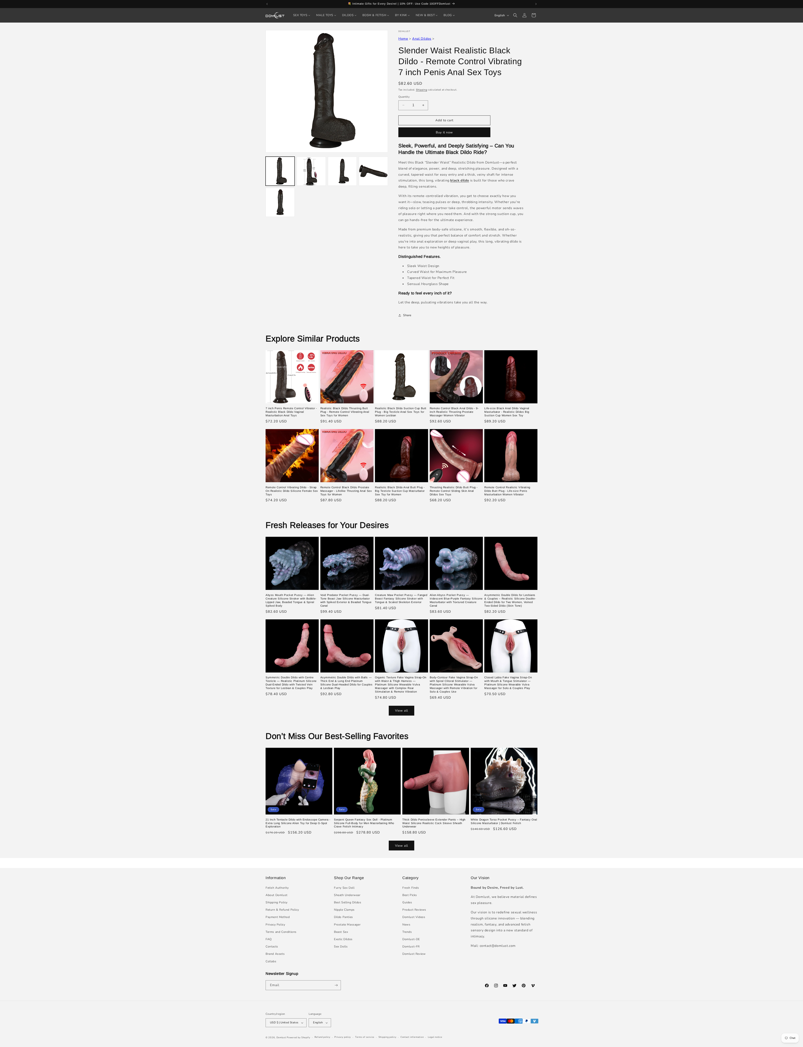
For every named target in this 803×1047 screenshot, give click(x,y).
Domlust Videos (413, 917)
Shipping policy (387, 1037)
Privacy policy (342, 1037)
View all (401, 710)
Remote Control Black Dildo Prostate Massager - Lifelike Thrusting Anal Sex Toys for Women (346, 491)
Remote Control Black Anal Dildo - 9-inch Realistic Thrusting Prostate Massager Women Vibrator (454, 412)
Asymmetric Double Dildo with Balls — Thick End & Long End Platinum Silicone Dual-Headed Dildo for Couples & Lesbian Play (346, 683)
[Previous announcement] (267, 4)
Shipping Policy (277, 902)
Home (403, 38)
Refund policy (322, 1037)
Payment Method (278, 917)
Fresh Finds (410, 888)
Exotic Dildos (343, 939)
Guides (407, 902)
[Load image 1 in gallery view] (280, 171)
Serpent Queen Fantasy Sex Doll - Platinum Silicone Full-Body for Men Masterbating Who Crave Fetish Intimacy (364, 823)
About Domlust (277, 895)
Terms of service (364, 1037)
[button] (515, 15)
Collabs (271, 961)
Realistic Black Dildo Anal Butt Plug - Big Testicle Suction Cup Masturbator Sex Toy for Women (400, 491)
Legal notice (435, 1037)
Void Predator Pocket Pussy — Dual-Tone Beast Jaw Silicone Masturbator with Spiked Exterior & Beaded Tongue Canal (346, 600)
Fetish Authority (277, 888)
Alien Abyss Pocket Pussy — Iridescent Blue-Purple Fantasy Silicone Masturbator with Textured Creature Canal (456, 600)
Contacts (272, 947)
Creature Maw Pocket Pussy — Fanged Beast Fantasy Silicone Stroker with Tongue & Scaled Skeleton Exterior (401, 598)
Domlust (281, 1037)
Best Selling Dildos (347, 902)
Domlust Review (414, 954)
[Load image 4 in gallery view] (373, 171)
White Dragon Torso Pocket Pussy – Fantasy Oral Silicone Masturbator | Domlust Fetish (504, 821)
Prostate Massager (347, 925)
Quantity (404, 97)
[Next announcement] (536, 4)
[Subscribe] (336, 985)
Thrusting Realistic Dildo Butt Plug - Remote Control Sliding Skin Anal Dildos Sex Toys (454, 491)
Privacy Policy (275, 925)
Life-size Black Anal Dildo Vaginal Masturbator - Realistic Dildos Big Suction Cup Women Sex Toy (506, 412)
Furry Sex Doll (344, 888)
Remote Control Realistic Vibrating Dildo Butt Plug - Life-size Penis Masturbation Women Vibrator (507, 491)
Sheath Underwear (347, 895)
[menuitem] (301, 15)
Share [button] (407, 315)
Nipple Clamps (344, 910)
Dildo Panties (343, 917)
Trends (407, 932)
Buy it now (444, 132)
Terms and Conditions (281, 932)
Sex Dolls (341, 947)
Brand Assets (275, 954)
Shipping (421, 89)
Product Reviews (414, 910)
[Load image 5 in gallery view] (280, 202)
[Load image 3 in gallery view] (342, 171)
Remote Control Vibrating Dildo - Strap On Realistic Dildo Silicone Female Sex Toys (292, 491)
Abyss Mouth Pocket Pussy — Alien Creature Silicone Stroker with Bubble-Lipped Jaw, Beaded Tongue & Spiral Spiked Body (291, 600)
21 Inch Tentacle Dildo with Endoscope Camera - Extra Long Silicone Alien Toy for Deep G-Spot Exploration (298, 823)
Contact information (412, 1037)
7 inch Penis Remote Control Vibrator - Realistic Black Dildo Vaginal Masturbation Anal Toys (291, 412)
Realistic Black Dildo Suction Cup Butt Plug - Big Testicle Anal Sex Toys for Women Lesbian (400, 412)
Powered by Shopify (298, 1037)
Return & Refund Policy (282, 910)
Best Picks (409, 895)
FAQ (269, 939)
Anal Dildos (421, 38)
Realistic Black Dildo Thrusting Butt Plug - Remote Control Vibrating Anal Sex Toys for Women (344, 412)
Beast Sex (341, 932)
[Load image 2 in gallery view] (311, 171)
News (406, 925)
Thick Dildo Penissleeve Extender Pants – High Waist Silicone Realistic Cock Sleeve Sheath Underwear (433, 823)
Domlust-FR (411, 947)
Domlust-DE (411, 939)
